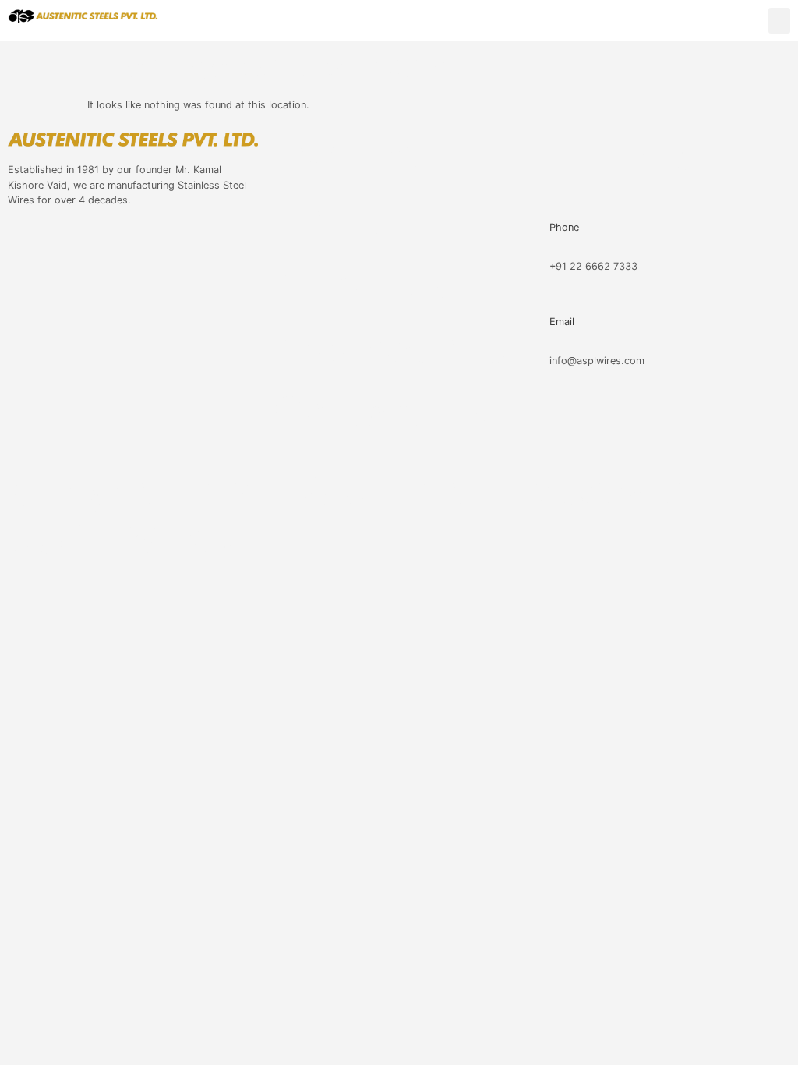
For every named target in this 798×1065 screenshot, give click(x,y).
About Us (362, 282)
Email (561, 321)
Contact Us (380, 411)
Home (330, 218)
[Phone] (545, 200)
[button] (779, 21)
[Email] (545, 294)
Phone (564, 227)
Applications (390, 347)
